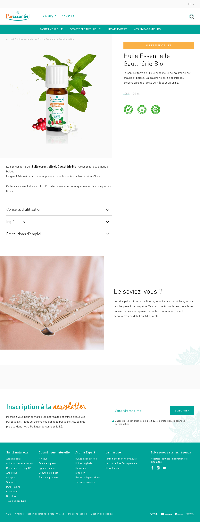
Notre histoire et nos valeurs (121, 458)
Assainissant (13, 458)
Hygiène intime (47, 468)
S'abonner (182, 410)
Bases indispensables (87, 477)
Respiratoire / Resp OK (18, 468)
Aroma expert (117, 29)
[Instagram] (159, 468)
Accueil (10, 39)
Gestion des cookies (101, 513)
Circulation (12, 491)
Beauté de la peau (49, 472)
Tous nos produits (16, 500)
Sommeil (11, 482)
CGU (8, 513)
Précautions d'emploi (23, 233)
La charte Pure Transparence (121, 463)
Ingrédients (15, 221)
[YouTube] (164, 468)
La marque (48, 16)
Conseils (68, 16)
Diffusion (80, 472)
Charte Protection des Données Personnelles (39, 513)
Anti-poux (11, 477)
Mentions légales (77, 513)
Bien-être (11, 496)
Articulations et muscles (19, 463)
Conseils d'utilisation (23, 209)
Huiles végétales (84, 463)
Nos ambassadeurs (147, 29)
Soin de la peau (47, 463)
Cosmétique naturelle (85, 29)
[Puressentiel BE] (18, 16)
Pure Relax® (13, 486)
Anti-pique (11, 472)
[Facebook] (153, 468)
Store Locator (113, 468)
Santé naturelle (51, 29)
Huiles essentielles (26, 39)
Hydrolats (80, 468)
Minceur (43, 458)
